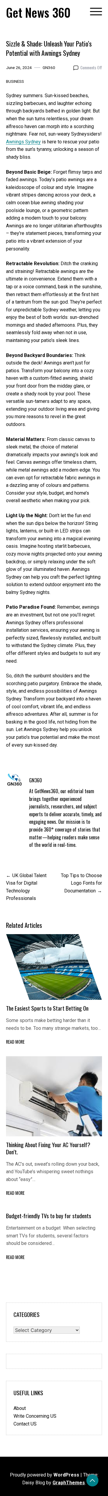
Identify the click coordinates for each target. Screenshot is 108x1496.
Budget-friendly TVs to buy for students (49, 1215)
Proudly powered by (44, 1475)
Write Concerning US (35, 1416)
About (20, 1408)
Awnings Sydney (23, 142)
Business (15, 81)
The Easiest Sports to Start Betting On (47, 1008)
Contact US (25, 1424)
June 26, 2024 (19, 67)
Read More (15, 1042)
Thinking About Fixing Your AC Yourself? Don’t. (48, 1148)
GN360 (49, 67)
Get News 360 (38, 12)
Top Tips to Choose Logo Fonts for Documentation (81, 883)
